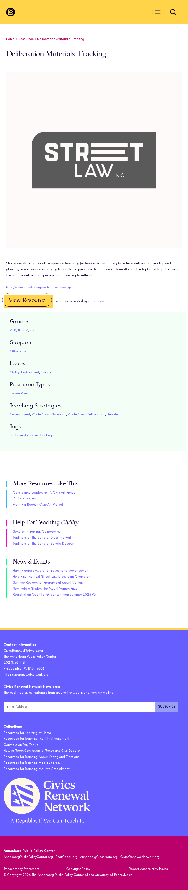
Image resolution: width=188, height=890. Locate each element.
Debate (112, 414)
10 (14, 330)
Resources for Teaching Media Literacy (32, 763)
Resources (26, 39)
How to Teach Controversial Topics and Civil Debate (42, 751)
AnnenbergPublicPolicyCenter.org (28, 857)
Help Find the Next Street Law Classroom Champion (51, 576)
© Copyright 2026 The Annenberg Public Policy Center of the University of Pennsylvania (68, 875)
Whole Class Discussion (49, 414)
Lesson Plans (19, 393)
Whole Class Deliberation (86, 414)
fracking (46, 435)
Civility (14, 372)
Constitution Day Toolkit (21, 745)
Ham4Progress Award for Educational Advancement (51, 570)
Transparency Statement (21, 869)
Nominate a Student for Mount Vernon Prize (45, 588)
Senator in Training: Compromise (37, 531)
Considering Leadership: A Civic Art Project (45, 492)
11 (19, 330)
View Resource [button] (27, 300)
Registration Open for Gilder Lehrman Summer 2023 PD (54, 594)
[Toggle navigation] (158, 12)
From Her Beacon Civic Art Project (38, 504)
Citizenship (18, 351)
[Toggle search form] (173, 12)
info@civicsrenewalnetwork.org (26, 675)
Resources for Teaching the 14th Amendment (37, 769)
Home (10, 39)
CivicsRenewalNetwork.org (140, 857)
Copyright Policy (78, 869)
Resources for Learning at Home (27, 733)
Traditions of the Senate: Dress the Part (42, 537)
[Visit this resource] (94, 166)
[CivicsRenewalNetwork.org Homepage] (10, 12)
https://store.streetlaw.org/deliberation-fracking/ (38, 287)
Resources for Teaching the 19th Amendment (36, 739)
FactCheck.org (66, 857)
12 (23, 330)
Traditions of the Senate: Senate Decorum (44, 543)
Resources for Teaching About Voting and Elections (41, 757)
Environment (30, 372)
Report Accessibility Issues (148, 869)
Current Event (20, 414)
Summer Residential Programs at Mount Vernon (48, 582)
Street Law (96, 301)
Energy (46, 372)
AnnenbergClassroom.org (99, 857)
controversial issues (24, 435)
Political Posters (24, 498)
